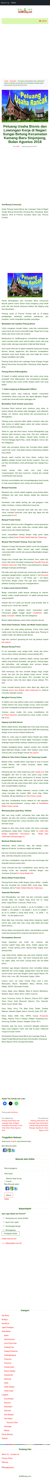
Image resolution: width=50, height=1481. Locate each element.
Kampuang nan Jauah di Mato (17, 1218)
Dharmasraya (9, 1339)
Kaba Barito (6, 1331)
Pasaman (7, 1363)
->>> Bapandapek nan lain (12, 1243)
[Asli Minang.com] (25, 10)
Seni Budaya (9, 1414)
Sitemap (5, 1462)
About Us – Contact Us (10, 1454)
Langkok (5, 1394)
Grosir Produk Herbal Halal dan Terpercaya (30, 537)
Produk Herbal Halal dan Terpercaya (29, 888)
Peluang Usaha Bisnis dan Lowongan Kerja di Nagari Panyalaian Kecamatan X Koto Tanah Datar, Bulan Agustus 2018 (12, 1124)
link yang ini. (6, 642)
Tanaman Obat (12, 1422)
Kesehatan (8, 1406)
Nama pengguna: (10, 1168)
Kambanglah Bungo (13, 1226)
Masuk (8, 1195)
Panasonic (44, 1015)
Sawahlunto (8, 1375)
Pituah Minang (7, 1434)
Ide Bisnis (14, 1112)
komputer (44, 575)
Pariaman (7, 1359)
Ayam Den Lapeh (12, 1222)
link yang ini (34, 752)
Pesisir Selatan (9, 1371)
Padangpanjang (10, 1355)
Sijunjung (7, 1379)
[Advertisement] (25, 51)
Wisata (6, 1430)
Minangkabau (11, 1230)
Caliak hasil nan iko (9, 1238)
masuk (13, 1141)
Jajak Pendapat (7, 1327)
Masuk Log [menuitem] (5, 3)
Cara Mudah (8, 1398)
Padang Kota (9, 1347)
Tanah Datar (8, 1390)
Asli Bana (5, 1315)
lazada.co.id (39, 772)
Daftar (6, 1199)
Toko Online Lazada (33, 796)
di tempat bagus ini (17, 836)
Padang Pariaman (11, 1351)
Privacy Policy (7, 1458)
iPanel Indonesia (10, 715)
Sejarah (5, 1438)
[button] (5, 1150)
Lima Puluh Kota (10, 1343)
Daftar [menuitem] (13, 3)
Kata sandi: (8, 1173)
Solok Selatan (9, 1386)
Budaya (5, 1319)
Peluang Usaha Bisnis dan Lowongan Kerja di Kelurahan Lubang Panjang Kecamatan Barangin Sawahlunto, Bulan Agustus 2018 (38, 1124)
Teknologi (7, 1426)
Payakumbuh (9, 1367)
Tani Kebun (8, 1418)
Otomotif (7, 1410)
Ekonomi (7, 1402)
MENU (44, 21)
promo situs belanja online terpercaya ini (25, 690)
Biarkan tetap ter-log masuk (13, 1179)
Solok (6, 1382)
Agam (6, 1335)
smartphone (37, 612)
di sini (14, 515)
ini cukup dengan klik (25, 873)
